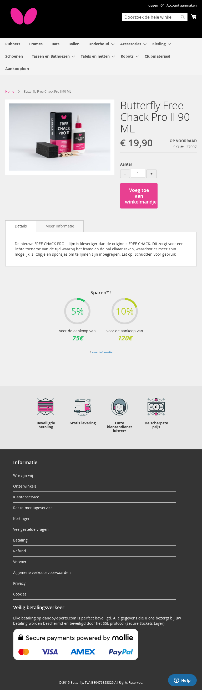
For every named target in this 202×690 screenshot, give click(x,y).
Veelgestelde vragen (31, 529)
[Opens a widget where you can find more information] (182, 680)
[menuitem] (12, 44)
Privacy (19, 583)
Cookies (20, 594)
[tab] (20, 226)
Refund (19, 550)
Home (9, 91)
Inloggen (151, 5)
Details (21, 226)
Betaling (20, 540)
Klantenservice (26, 496)
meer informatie (102, 352)
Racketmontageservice (33, 507)
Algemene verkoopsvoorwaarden (42, 572)
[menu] (101, 56)
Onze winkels (25, 486)
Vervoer (20, 561)
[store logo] (23, 16)
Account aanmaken (181, 5)
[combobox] (155, 17)
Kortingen (22, 518)
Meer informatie (60, 226)
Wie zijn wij (23, 475)
